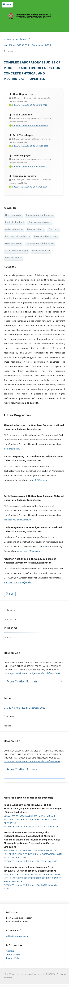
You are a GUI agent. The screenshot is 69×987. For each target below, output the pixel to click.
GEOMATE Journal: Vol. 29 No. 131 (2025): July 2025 (30, 861)
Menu (9, 5)
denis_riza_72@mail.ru (28, 551)
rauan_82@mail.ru (37, 480)
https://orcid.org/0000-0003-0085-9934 (30, 125)
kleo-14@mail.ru (12, 449)
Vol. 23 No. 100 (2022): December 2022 (27, 46)
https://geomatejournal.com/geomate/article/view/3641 (32, 673)
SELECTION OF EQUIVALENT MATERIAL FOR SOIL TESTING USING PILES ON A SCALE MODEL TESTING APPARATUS (31, 819)
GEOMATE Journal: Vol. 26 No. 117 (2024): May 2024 (31, 827)
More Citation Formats (22, 681)
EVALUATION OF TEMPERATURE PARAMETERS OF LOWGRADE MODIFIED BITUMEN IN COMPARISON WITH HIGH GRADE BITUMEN (33, 854)
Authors (10, 951)
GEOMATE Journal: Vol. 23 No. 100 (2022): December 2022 (31, 887)
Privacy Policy (13, 958)
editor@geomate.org (17, 936)
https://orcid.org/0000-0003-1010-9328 (29, 105)
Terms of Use (13, 955)
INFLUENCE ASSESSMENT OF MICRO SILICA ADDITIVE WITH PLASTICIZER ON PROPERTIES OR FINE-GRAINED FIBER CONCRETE (32, 878)
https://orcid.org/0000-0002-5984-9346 (30, 146)
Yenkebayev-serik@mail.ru (17, 520)
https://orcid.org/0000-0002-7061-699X (30, 166)
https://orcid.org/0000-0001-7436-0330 (29, 187)
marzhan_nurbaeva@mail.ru (18, 583)
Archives (21, 40)
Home (7, 40)
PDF (11, 594)
